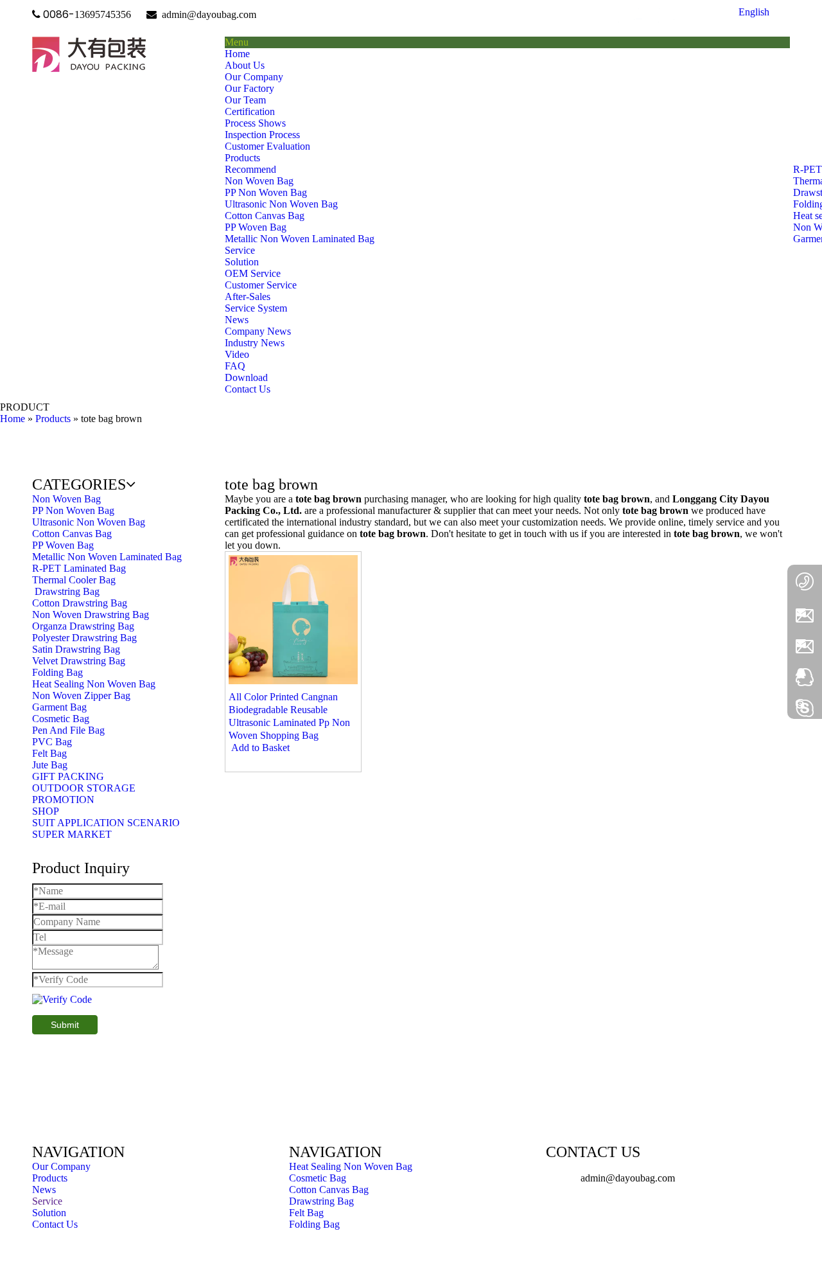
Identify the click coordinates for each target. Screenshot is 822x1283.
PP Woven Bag (255, 227)
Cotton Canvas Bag (264, 215)
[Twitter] (659, 15)
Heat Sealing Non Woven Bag (350, 1166)
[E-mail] (805, 613)
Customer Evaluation (267, 146)
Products (49, 1177)
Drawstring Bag (321, 1201)
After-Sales (247, 296)
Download (246, 377)
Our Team (245, 99)
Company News (258, 331)
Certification (250, 111)
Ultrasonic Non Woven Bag (281, 204)
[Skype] (805, 706)
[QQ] (805, 675)
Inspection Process (262, 134)
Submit (65, 1025)
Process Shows (255, 123)
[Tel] (805, 584)
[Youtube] (678, 15)
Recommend (250, 169)
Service (47, 1201)
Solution (242, 261)
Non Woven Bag (259, 180)
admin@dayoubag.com (207, 14)
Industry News (254, 342)
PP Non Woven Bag (266, 192)
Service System (256, 308)
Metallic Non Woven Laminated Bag (299, 238)
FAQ (235, 365)
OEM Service (253, 273)
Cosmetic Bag (317, 1177)
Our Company (254, 76)
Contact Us (55, 1224)
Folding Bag (314, 1224)
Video (237, 354)
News (44, 1189)
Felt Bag (306, 1212)
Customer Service (261, 284)
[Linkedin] (639, 15)
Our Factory (249, 88)
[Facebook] (619, 15)
